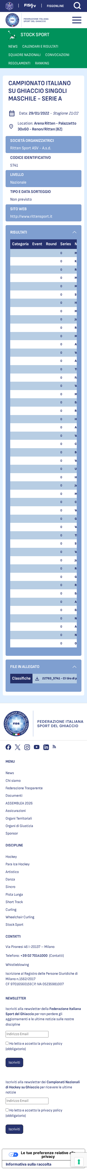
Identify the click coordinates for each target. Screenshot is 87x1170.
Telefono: (27, 955)
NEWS (13, 46)
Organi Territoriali (19, 818)
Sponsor (12, 833)
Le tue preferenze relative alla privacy (48, 1154)
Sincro (10, 887)
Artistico (12, 872)
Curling (11, 910)
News (10, 773)
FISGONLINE (55, 6)
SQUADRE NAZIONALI (24, 55)
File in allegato (24, 666)
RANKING (42, 63)
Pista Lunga (14, 894)
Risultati (18, 232)
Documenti (14, 795)
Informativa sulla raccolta (28, 1164)
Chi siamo (13, 781)
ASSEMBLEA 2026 (19, 803)
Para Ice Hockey (18, 864)
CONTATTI (13, 936)
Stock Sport (14, 924)
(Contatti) (56, 955)
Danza (10, 879)
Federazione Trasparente (24, 788)
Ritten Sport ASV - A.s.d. (30, 148)
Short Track (14, 902)
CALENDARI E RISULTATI (40, 46)
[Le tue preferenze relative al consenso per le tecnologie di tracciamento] (78, 1161)
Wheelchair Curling (20, 917)
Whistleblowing (17, 965)
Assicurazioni (16, 811)
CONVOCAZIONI (57, 55)
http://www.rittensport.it (31, 216)
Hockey (11, 857)
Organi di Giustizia (19, 826)
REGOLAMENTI (19, 63)
